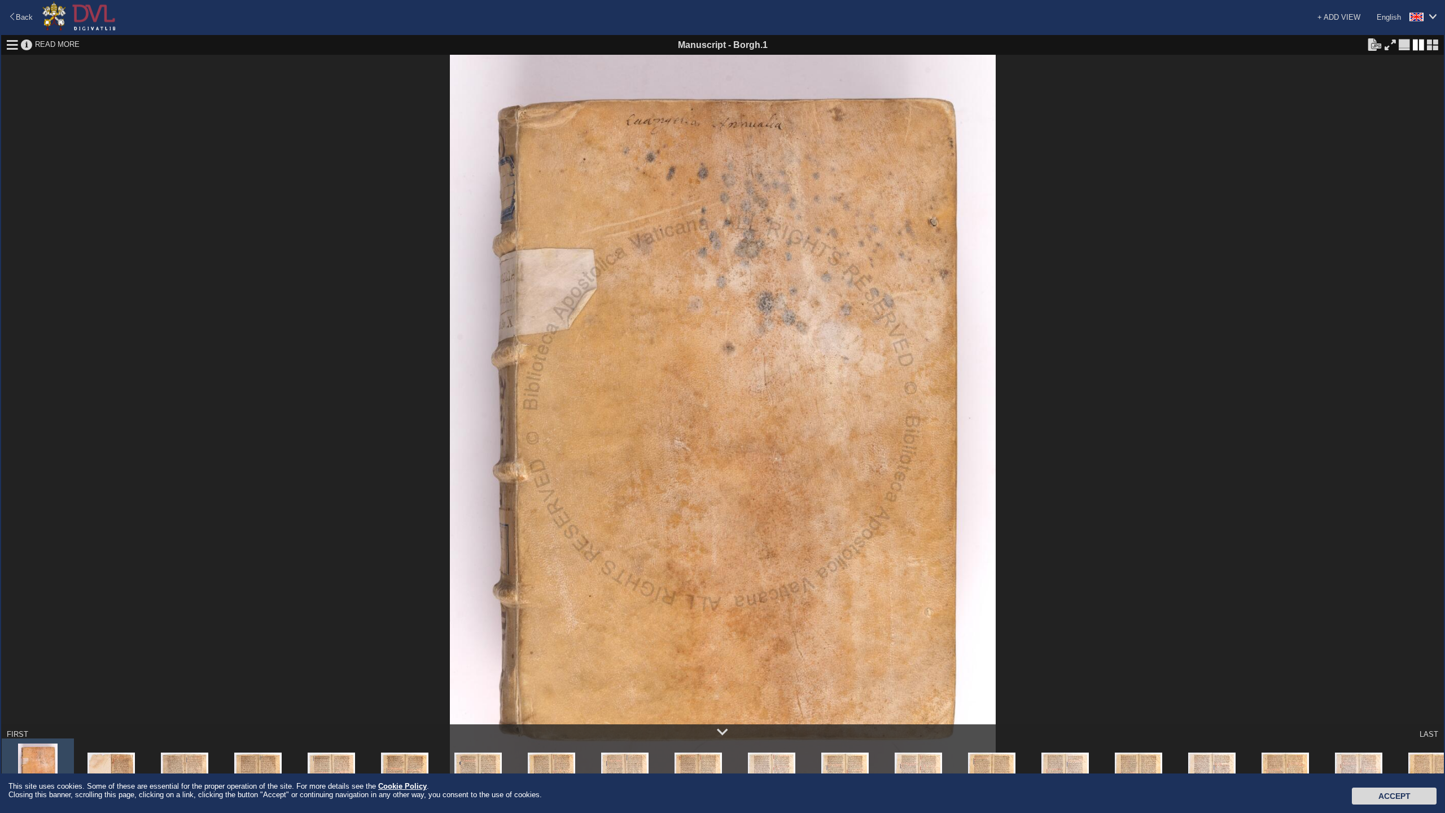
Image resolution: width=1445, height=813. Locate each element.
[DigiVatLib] (79, 28)
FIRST (17, 734)
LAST (1429, 734)
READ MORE (57, 44)
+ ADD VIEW (1338, 17)
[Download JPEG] (1374, 44)
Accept (1394, 796)
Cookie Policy (402, 786)
